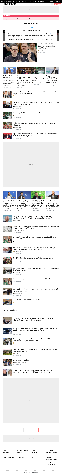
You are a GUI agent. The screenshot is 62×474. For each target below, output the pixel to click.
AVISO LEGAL (49, 450)
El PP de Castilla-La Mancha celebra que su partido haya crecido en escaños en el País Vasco (9, 203)
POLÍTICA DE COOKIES (51, 459)
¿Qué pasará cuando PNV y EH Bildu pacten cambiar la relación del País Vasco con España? (35, 134)
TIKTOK (33, 457)
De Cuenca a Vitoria (10, 310)
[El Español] (27, 4)
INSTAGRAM (35, 455)
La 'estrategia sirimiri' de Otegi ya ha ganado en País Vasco (48, 46)
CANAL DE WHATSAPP (8, 457)
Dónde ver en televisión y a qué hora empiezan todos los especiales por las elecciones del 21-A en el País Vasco (32, 371)
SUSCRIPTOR (20, 457)
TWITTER (34, 450)
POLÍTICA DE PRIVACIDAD (52, 452)
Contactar (20, 447)
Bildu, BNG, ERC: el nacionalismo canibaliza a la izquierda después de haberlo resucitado (36, 269)
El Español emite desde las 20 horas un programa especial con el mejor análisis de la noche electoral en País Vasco (35, 329)
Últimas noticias (9, 1)
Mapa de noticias (16, 1)
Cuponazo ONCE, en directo (26, 1)
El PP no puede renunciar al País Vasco (26, 300)
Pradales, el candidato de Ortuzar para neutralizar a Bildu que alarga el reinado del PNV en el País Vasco (34, 248)
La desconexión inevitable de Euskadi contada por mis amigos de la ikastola (35, 124)
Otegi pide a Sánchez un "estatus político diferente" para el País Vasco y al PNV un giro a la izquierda (52, 79)
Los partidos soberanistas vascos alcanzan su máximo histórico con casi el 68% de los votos (35, 238)
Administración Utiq (52, 467)
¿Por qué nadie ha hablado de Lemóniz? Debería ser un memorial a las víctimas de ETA (35, 350)
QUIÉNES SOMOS (7, 455)
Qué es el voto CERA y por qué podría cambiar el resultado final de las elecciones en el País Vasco (36, 227)
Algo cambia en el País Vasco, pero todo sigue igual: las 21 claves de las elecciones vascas (36, 290)
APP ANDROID (6, 452)
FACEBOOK (34, 452)
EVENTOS (19, 452)
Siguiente (49, 430)
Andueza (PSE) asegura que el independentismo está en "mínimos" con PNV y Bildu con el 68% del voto (9, 80)
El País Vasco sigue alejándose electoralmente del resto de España (35, 279)
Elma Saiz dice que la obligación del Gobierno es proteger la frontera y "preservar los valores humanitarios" (28, 18)
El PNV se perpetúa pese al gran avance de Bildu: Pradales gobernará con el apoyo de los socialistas (33, 319)
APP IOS (5, 450)
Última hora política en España (38, 1)
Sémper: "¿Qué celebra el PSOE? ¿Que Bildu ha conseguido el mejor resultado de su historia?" (23, 204)
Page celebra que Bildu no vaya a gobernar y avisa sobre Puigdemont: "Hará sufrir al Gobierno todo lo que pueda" (32, 217)
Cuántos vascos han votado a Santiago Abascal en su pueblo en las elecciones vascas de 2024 (37, 203)
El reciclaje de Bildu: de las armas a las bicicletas (29, 113)
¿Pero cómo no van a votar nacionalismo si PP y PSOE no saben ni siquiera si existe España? (36, 103)
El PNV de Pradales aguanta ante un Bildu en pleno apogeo (33, 258)
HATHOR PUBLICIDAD (22, 450)
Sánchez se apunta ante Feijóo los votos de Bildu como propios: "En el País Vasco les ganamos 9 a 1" (23, 80)
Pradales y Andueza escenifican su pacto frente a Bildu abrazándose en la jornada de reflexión (32, 340)
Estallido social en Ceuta (50, 1)
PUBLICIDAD (20, 455)
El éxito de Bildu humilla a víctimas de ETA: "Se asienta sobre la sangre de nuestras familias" (34, 93)
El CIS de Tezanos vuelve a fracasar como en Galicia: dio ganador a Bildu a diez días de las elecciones (52, 203)
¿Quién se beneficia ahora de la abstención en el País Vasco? (37, 78)
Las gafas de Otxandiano (21, 360)
